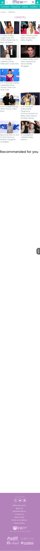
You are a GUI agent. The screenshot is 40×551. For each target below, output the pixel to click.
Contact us (19, 514)
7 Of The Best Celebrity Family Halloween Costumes (9, 61)
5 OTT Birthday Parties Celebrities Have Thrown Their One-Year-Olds (9, 86)
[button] (2, 2)
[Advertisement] (20, 246)
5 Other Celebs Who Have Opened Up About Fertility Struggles (29, 62)
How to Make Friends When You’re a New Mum (9, 109)
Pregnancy (15, 7)
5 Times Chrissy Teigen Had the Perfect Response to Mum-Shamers (9, 39)
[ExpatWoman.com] (13, 538)
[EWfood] (13, 543)
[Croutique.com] (27, 543)
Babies (25, 7)
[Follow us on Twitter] (20, 500)
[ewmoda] (27, 538)
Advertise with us (19, 511)
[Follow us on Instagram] (24, 500)
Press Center (19, 517)
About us (19, 508)
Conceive (5, 7)
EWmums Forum (19, 505)
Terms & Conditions (19, 520)
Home (3, 12)
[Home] (20, 2)
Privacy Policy (19, 523)
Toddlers (33, 7)
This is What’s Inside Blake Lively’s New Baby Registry (29, 37)
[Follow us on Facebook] (16, 500)
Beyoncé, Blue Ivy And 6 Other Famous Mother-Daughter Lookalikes (9, 138)
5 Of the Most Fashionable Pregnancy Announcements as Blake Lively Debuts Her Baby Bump (29, 112)
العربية (33, 4)
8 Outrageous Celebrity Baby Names (27, 137)
